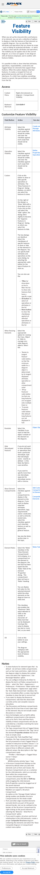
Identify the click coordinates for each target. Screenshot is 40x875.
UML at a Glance (7, 852)
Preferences (6, 868)
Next (35, 21)
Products (5, 849)
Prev (29, 21)
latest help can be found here (24, 17)
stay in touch (21, 844)
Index (7, 11)
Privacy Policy (30, 862)
